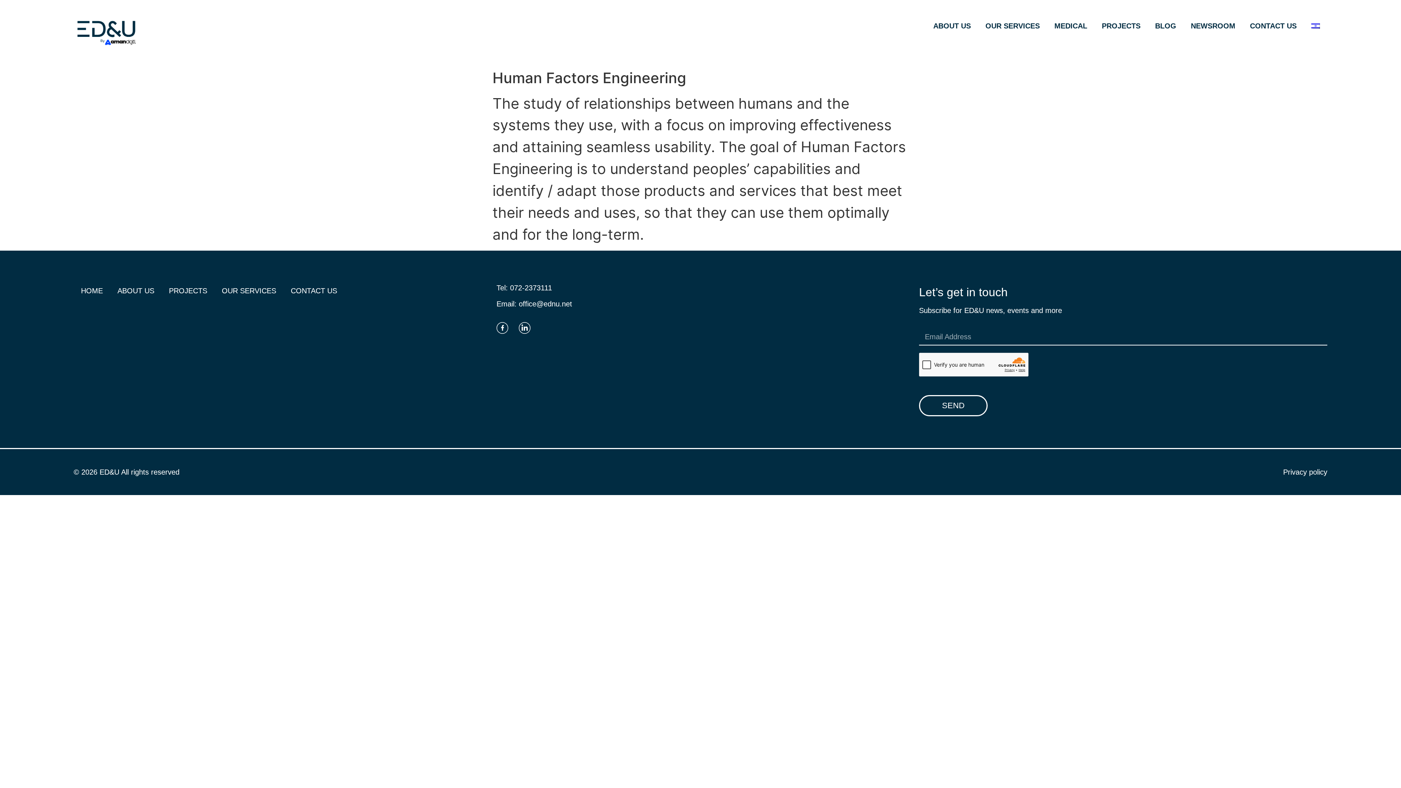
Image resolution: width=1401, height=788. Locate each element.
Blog (1165, 26)
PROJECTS (1121, 26)
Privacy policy (1305, 472)
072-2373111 (531, 288)
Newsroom (1213, 26)
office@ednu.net (545, 304)
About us (952, 26)
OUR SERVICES (1012, 26)
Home (92, 291)
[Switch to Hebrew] (1315, 26)
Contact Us (1273, 26)
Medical (1070, 26)
